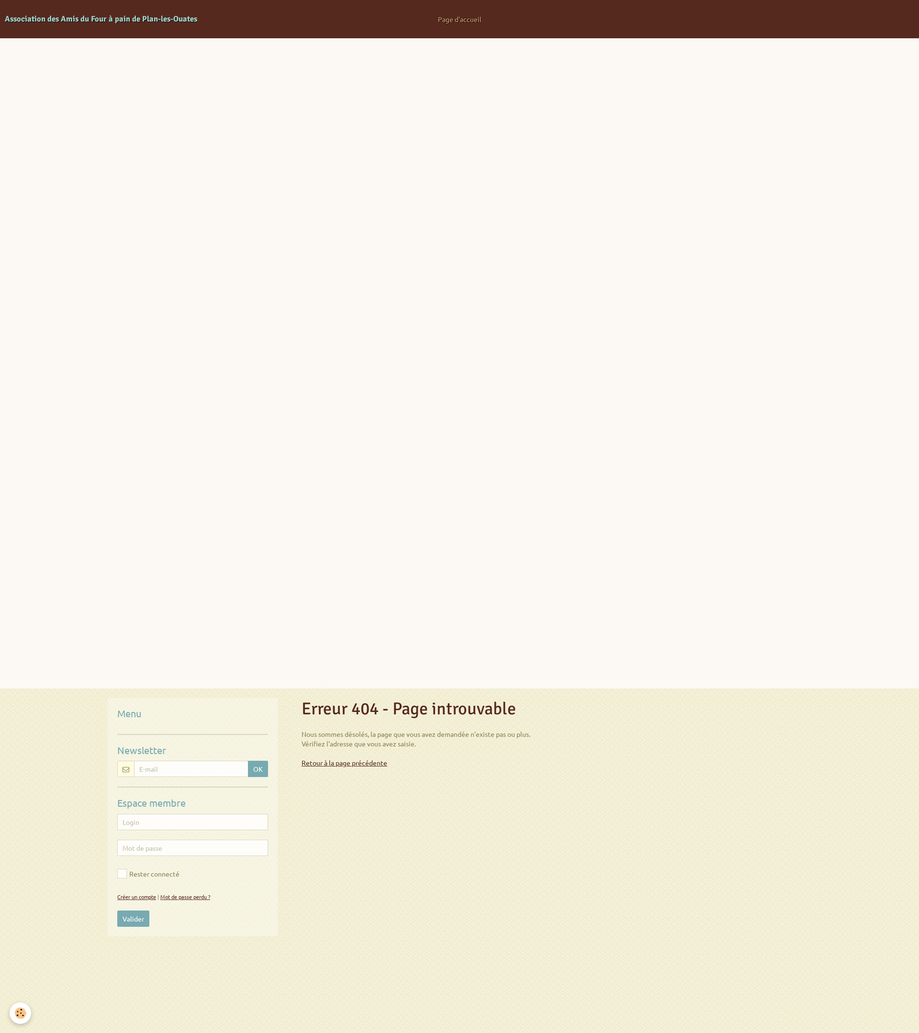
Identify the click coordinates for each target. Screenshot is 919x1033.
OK (258, 769)
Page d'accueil (460, 19)
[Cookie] (20, 1013)
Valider (133, 918)
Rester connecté (154, 873)
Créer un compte (136, 896)
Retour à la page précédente (344, 762)
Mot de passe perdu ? (185, 896)
